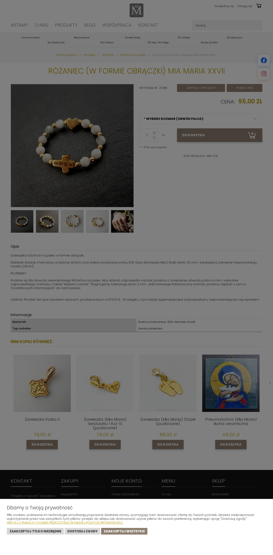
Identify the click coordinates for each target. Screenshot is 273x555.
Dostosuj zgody (82, 531)
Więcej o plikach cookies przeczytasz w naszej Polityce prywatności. (65, 522)
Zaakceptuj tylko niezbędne (35, 531)
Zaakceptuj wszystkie (124, 531)
